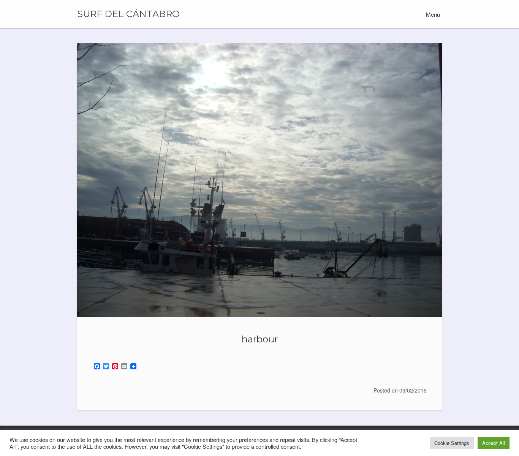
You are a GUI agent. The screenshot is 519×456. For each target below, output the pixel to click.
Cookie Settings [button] (451, 442)
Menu (432, 14)
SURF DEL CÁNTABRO (128, 14)
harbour (260, 339)
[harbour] (259, 180)
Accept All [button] (493, 442)
